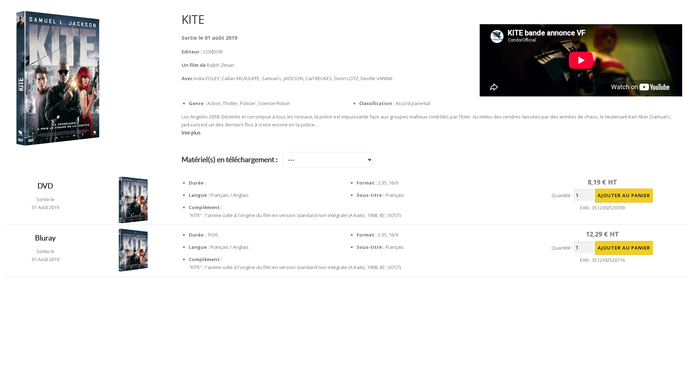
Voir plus (191, 132)
